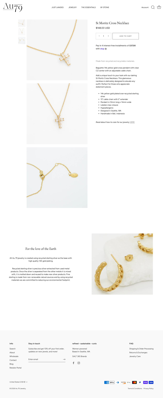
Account (145, 7)
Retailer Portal (15, 368)
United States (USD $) (17, 382)
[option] (22, 23)
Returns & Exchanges (138, 352)
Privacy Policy (148, 388)
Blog (11, 364)
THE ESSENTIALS (88, 7)
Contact (13, 360)
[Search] (152, 7)
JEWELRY (72, 7)
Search (13, 349)
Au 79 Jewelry (21, 388)
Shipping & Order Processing (141, 349)
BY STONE (104, 7)
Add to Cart (126, 36)
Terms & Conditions (135, 388)
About (12, 352)
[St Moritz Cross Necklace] (22, 23)
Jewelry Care (135, 356)
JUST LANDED (58, 7)
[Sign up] (64, 359)
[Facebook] (73, 363)
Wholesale (14, 356)
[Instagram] (79, 363)
